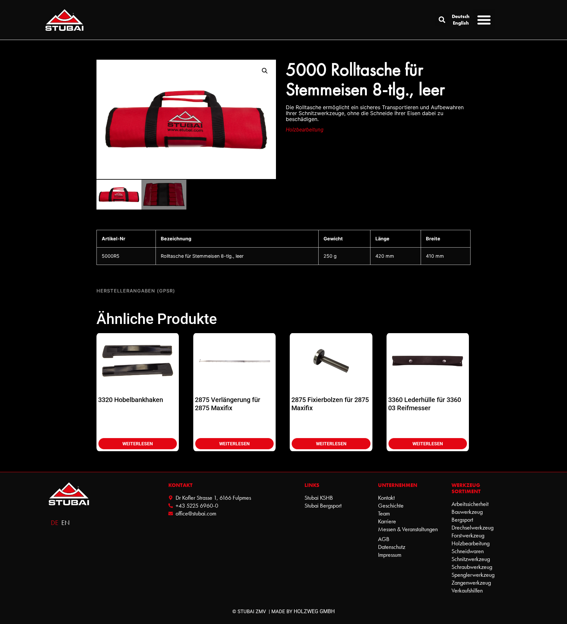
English (461, 23)
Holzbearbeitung (305, 130)
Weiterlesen (137, 443)
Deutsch (461, 16)
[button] (442, 19)
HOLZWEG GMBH (314, 611)
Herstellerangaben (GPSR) (135, 290)
